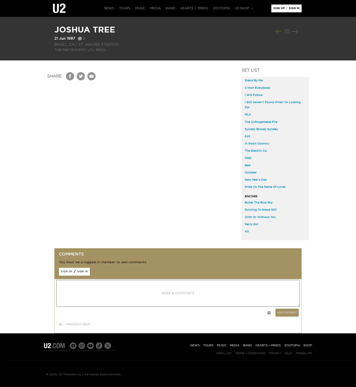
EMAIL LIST (224, 353)
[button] (243, 8)
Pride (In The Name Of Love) (265, 187)
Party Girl (251, 224)
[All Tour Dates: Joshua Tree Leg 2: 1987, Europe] (287, 31)
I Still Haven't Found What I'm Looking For (273, 105)
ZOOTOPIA (292, 345)
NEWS (195, 345)
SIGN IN (295, 9)
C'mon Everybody (257, 88)
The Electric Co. (256, 150)
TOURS (208, 345)
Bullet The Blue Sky (259, 202)
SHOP (307, 345)
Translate (304, 353)
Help (248, 158)
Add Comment (287, 312)
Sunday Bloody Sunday (261, 129)
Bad (247, 165)
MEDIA (235, 345)
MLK (248, 114)
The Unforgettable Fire (261, 122)
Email (91, 76)
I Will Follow (254, 95)
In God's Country (257, 143)
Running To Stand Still (261, 209)
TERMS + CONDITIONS (250, 353)
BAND (247, 345)
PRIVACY (275, 353)
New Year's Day (256, 179)
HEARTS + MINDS (268, 345)
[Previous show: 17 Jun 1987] (279, 31)
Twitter (81, 76)
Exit (247, 136)
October (251, 172)
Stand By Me (254, 80)
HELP (288, 353)
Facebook (70, 76)
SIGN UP (279, 9)
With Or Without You (260, 217)
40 (247, 231)
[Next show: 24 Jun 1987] (295, 31)
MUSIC (221, 345)
